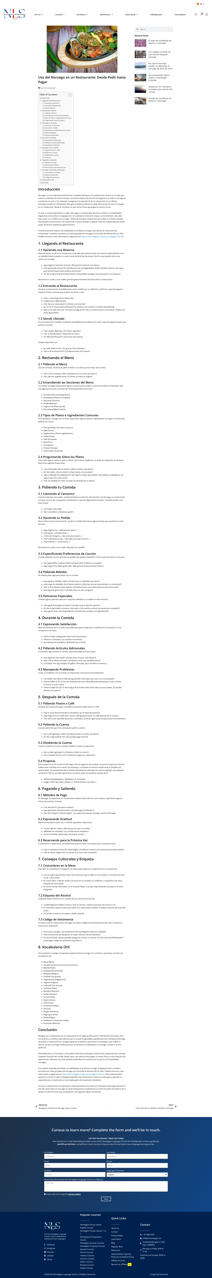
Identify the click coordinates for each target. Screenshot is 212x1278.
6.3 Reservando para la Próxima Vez (54, 167)
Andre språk (130, 14)
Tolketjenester (156, 14)
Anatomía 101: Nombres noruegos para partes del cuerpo (160, 89)
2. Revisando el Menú (48, 111)
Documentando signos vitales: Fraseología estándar (159, 78)
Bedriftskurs (105, 14)
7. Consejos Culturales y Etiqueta (52, 170)
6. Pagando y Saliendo (48, 160)
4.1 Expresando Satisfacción (52, 140)
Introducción (45, 98)
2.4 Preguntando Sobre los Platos (53, 120)
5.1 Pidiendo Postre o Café (51, 150)
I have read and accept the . (63, 1194)
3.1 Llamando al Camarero (51, 125)
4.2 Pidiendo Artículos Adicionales (54, 143)
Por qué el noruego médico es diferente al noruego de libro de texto (160, 66)
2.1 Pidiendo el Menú (49, 113)
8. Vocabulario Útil (47, 180)
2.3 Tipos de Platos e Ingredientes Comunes (57, 118)
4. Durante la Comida (48, 138)
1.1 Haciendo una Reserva (51, 103)
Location (47, 1170)
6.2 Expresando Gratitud (51, 165)
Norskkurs (81, 14)
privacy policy (75, 1194)
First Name (48, 1152)
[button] (195, 14)
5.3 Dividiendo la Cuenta (51, 155)
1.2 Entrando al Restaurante (52, 106)
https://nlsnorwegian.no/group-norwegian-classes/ (102, 236)
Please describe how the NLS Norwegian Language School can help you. (74, 1179)
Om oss (37, 14)
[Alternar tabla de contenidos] (68, 95)
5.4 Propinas (47, 157)
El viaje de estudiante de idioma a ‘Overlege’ (159, 41)
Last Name (111, 1152)
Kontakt (58, 14)
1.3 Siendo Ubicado (49, 108)
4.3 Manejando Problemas (51, 145)
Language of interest (115, 1170)
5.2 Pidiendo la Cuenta (50, 153)
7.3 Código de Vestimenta (51, 177)
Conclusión (44, 183)
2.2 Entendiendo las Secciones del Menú (56, 115)
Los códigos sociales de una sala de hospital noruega (159, 54)
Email (46, 1161)
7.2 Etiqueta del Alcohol (50, 175)
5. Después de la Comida (49, 148)
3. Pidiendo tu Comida (48, 123)
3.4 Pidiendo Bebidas (49, 133)
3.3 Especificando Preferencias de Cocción (56, 130)
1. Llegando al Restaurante (50, 101)
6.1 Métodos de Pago (50, 163)
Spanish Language (47, 88)
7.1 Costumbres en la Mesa (51, 172)
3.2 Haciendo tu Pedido (50, 128)
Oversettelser (180, 14)
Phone (109, 1161)
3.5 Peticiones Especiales (51, 135)
